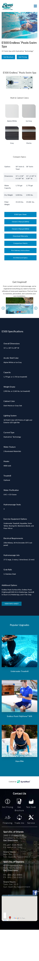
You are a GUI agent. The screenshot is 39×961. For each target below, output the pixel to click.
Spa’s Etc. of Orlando (13, 831)
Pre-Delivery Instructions (20, 250)
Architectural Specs (20, 258)
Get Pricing (23, 57)
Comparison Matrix (20, 243)
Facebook (35, 891)
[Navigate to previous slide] (3, 308)
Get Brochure (8, 57)
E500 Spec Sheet (20, 214)
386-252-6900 (14, 875)
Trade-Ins (19, 823)
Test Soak (31, 807)
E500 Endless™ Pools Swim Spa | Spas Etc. (7, 6)
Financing (7, 823)
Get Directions (10, 840)
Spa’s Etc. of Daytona (13, 861)
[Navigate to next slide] (35, 308)
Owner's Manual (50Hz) (20, 229)
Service (31, 823)
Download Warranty (20, 236)
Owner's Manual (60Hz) (20, 222)
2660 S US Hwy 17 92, (14, 835)
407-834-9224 (14, 845)
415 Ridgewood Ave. (13, 865)
